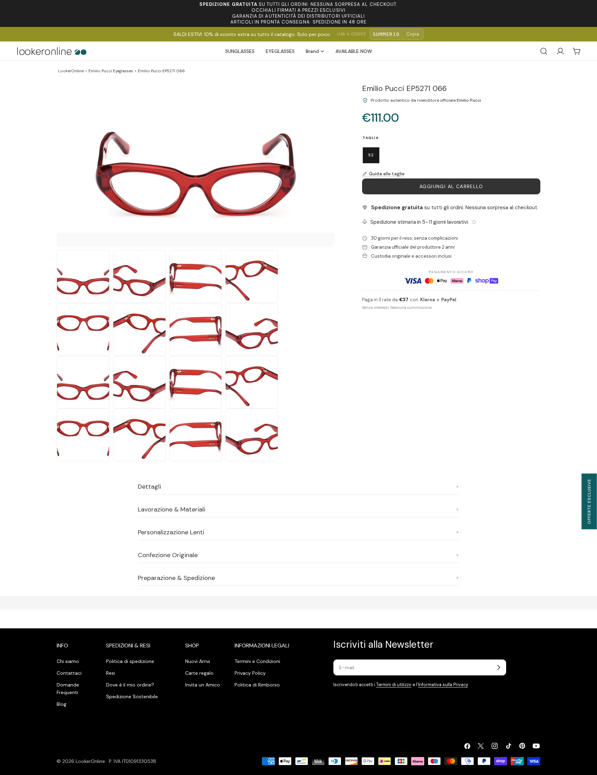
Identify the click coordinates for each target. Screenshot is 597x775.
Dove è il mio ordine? (130, 685)
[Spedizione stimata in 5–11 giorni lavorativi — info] (474, 222)
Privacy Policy (250, 673)
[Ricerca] (544, 51)
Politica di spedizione (130, 661)
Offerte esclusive (589, 501)
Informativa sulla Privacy (443, 685)
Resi (110, 673)
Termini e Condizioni (257, 661)
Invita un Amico (202, 685)
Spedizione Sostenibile (132, 696)
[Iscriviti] (498, 667)
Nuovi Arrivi (197, 661)
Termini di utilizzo (393, 685)
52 (371, 155)
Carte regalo (199, 673)
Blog (61, 704)
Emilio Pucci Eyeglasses (110, 71)
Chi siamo (68, 661)
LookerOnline (71, 71)
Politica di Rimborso (257, 685)
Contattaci (69, 673)
